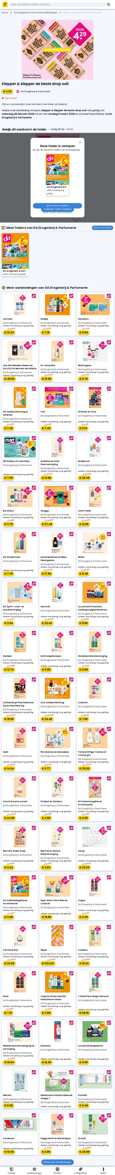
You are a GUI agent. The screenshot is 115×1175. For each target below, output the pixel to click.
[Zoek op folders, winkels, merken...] (109, 4)
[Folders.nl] (5, 4)
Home (5, 12)
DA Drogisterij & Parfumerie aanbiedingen (35, 12)
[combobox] (57, 4)
